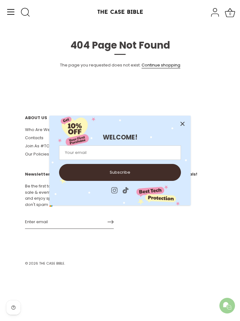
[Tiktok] (125, 190)
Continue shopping (161, 65)
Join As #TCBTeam (44, 146)
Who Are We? (39, 130)
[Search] (25, 13)
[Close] (182, 124)
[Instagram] (114, 190)
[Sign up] (111, 222)
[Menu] (11, 12)
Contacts (34, 138)
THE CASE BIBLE (51, 263)
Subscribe (120, 172)
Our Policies (37, 154)
